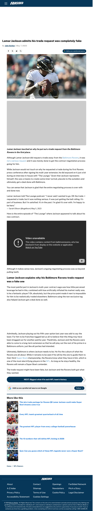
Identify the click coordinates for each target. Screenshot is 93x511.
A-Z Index (11, 488)
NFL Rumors (18, 466)
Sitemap (37, 488)
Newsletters (58, 488)
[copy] (20, 51)
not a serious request (16, 161)
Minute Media (13, 503)
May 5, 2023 (36, 208)
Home (9, 466)
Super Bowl (21, 358)
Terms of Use (39, 492)
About (10, 484)
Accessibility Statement (18, 497)
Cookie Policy (58, 492)
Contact (37, 484)
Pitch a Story (75, 488)
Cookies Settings (41, 497)
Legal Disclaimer (76, 492)
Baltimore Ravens (70, 157)
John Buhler (10, 46)
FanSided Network (77, 484)
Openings (56, 484)
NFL (48, 361)
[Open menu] (6, 3)
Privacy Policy (13, 492)
